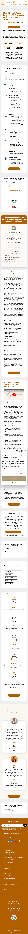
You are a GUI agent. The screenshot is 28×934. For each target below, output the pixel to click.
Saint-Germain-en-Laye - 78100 (13, 570)
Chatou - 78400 (9, 571)
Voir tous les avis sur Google (14, 247)
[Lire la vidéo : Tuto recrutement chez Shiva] (14, 394)
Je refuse (14, 482)
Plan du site (14, 932)
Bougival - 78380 (9, 573)
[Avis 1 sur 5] (11, 264)
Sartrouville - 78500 (10, 574)
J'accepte (14, 478)
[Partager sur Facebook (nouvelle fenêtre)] (12, 202)
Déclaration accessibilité (14, 930)
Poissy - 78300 (8, 580)
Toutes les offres (7, 875)
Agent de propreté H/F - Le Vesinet (13, 527)
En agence (6, 868)
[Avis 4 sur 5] (15, 264)
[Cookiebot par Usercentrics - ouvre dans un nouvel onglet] (17, 451)
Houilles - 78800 (9, 577)
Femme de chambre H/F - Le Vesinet (14, 525)
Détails (21, 473)
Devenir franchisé (8, 873)
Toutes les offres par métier (10, 878)
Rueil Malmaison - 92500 (11, 576)
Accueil (4, 7)
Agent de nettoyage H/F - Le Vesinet (14, 524)
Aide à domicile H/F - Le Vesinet (13, 522)
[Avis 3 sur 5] (14, 264)
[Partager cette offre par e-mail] (12, 207)
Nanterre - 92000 (9, 582)
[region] (14, 257)
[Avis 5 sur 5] (16, 264)
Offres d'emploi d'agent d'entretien (11, 7)
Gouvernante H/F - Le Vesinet (12, 528)
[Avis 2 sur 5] (12, 264)
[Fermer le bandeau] (25, 450)
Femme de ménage (8, 870)
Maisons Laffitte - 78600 (11, 579)
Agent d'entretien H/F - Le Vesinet (13, 521)
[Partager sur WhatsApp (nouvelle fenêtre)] (15, 202)
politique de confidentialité (18, 828)
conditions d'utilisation (5, 829)
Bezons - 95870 (9, 583)
